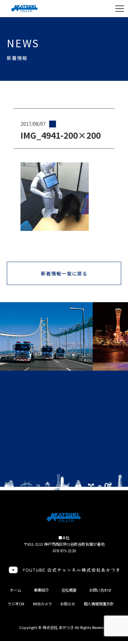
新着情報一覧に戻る (64, 273)
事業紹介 (41, 590)
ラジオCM (16, 603)
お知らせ (67, 603)
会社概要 (68, 590)
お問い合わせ (100, 590)
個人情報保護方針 (99, 603)
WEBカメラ (42, 603)
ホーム (15, 590)
